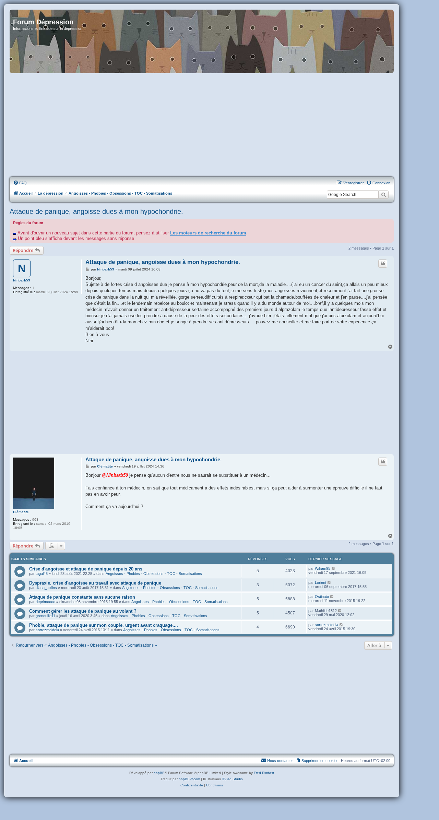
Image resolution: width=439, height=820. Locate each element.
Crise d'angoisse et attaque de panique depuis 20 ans (85, 568)
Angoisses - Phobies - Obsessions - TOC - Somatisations (154, 573)
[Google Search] (383, 194)
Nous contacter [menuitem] (280, 761)
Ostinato (322, 596)
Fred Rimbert (264, 773)
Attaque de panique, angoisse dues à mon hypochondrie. (96, 211)
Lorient (320, 582)
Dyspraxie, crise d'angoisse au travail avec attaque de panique (95, 583)
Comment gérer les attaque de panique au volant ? (83, 611)
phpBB (159, 773)
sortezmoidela (47, 630)
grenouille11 (45, 616)
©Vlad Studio (232, 779)
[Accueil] (202, 41)
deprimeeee (45, 602)
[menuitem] (20, 183)
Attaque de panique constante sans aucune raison (82, 597)
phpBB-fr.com (189, 779)
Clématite (21, 512)
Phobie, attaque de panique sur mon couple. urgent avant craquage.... (103, 625)
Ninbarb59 (21, 280)
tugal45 (42, 573)
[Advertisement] (202, 125)
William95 (322, 568)
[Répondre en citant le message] (382, 263)
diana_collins (46, 588)
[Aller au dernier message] (333, 568)
